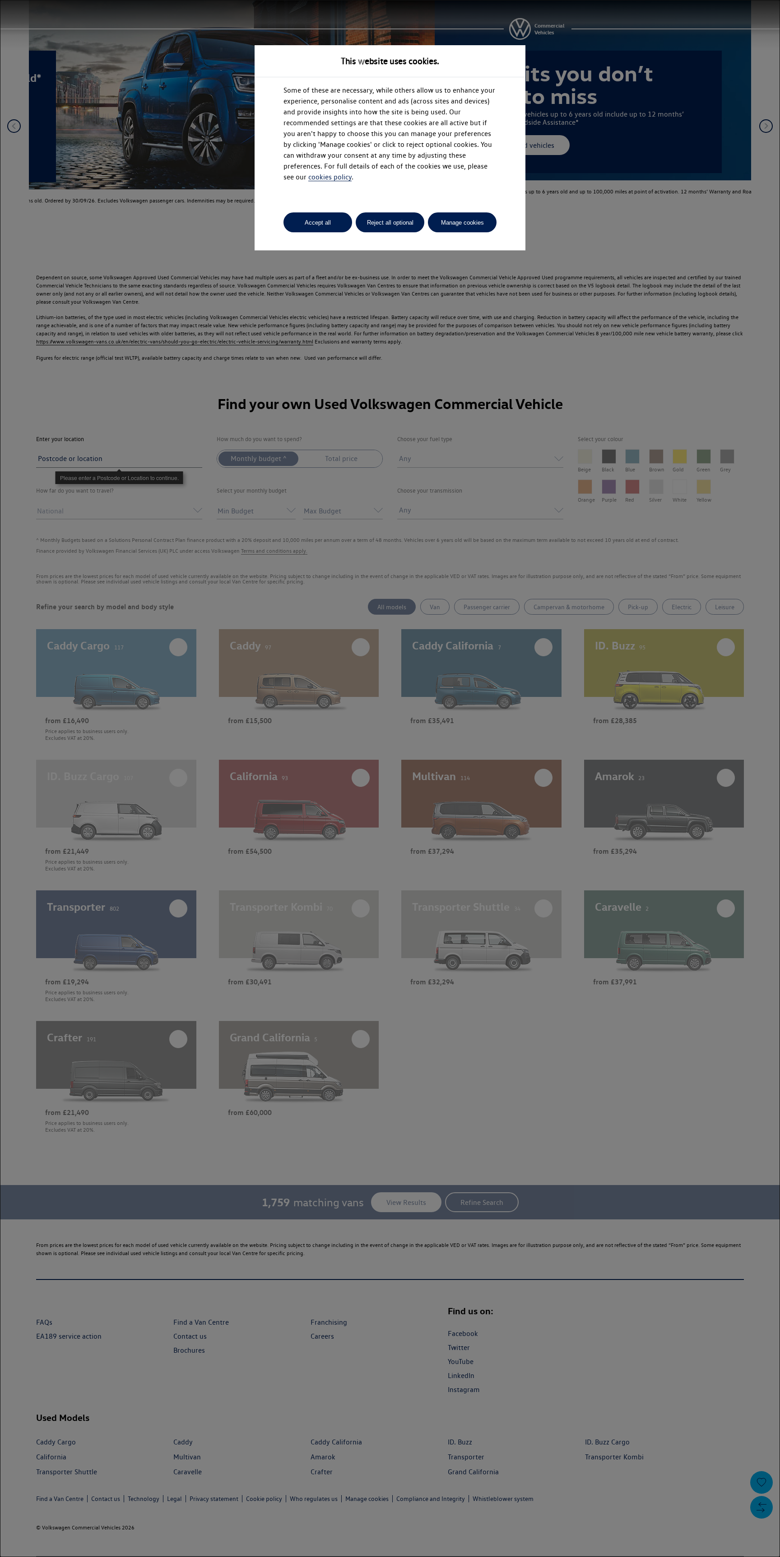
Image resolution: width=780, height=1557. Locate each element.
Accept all (318, 222)
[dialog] (390, 778)
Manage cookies (462, 222)
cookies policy (330, 177)
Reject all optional (390, 222)
